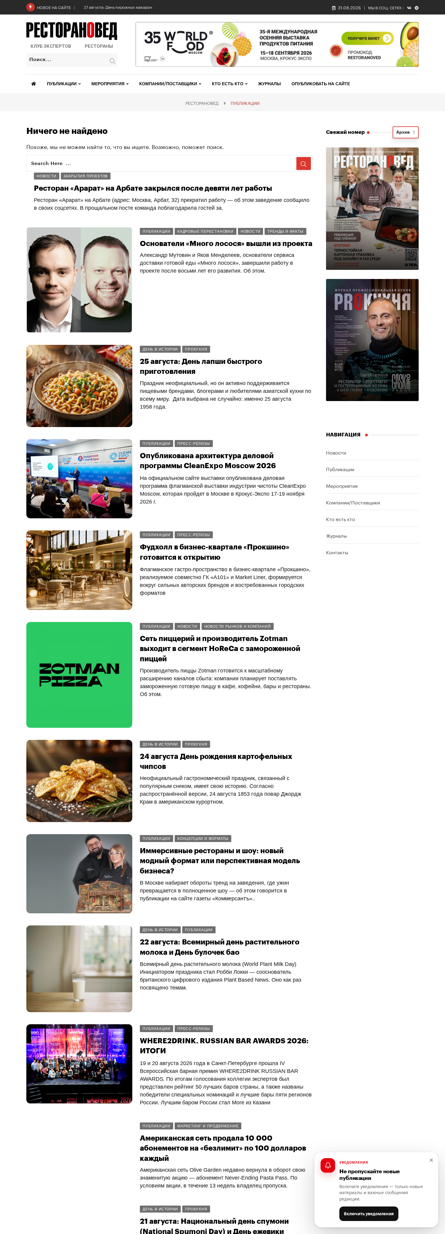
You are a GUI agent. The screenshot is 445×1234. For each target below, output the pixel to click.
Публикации (62, 84)
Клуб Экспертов (51, 46)
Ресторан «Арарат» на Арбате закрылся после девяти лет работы (153, 188)
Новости (336, 452)
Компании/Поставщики (168, 84)
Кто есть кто (227, 84)
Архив (404, 132)
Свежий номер (345, 132)
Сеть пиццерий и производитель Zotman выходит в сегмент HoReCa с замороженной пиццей (220, 648)
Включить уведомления (369, 1213)
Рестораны (99, 46)
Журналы (269, 84)
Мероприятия (107, 84)
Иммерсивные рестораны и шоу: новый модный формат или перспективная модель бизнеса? (220, 861)
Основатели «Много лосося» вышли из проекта (226, 243)
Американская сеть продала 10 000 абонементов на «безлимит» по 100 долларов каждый (223, 1148)
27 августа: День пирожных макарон (118, 7)
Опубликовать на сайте (321, 84)
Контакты (337, 551)
